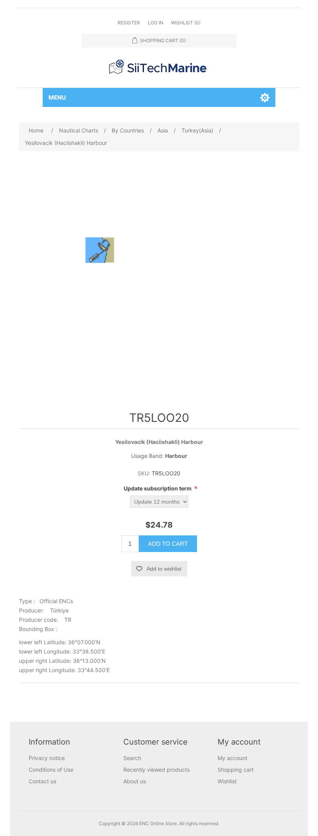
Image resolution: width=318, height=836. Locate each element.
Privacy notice (47, 758)
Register (129, 23)
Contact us (42, 781)
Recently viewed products (156, 769)
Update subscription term (158, 488)
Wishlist (227, 781)
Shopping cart (236, 769)
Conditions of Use (51, 769)
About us (134, 781)
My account (232, 758)
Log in (155, 23)
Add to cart (168, 543)
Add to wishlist (164, 569)
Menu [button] (57, 97)
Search (132, 758)
